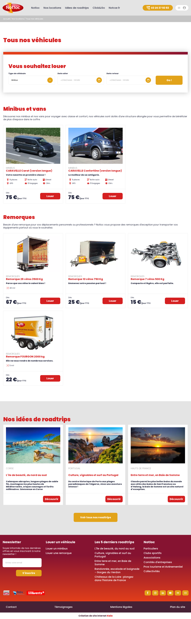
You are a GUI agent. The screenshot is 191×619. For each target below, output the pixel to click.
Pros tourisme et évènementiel (163, 567)
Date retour (113, 73)
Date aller (63, 73)
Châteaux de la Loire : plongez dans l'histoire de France (114, 578)
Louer (50, 196)
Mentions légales (121, 607)
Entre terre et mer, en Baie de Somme (113, 562)
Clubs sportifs (153, 553)
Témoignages (63, 607)
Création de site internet (95, 615)
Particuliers (151, 548)
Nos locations (18, 19)
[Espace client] (181, 8)
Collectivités (152, 571)
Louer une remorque (59, 553)
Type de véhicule (17, 73)
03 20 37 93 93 (160, 8)
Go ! (169, 80)
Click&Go (99, 7)
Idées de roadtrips (77, 7)
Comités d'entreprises (158, 562)
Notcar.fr (114, 7)
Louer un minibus (57, 548)
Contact (11, 607)
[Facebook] (148, 593)
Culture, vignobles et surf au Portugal (113, 554)
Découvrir (51, 499)
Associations (152, 557)
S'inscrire (28, 573)
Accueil (6, 19)
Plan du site (177, 607)
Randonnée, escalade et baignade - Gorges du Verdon (117, 570)
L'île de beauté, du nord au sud (114, 548)
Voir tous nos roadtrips (95, 517)
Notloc (35, 7)
